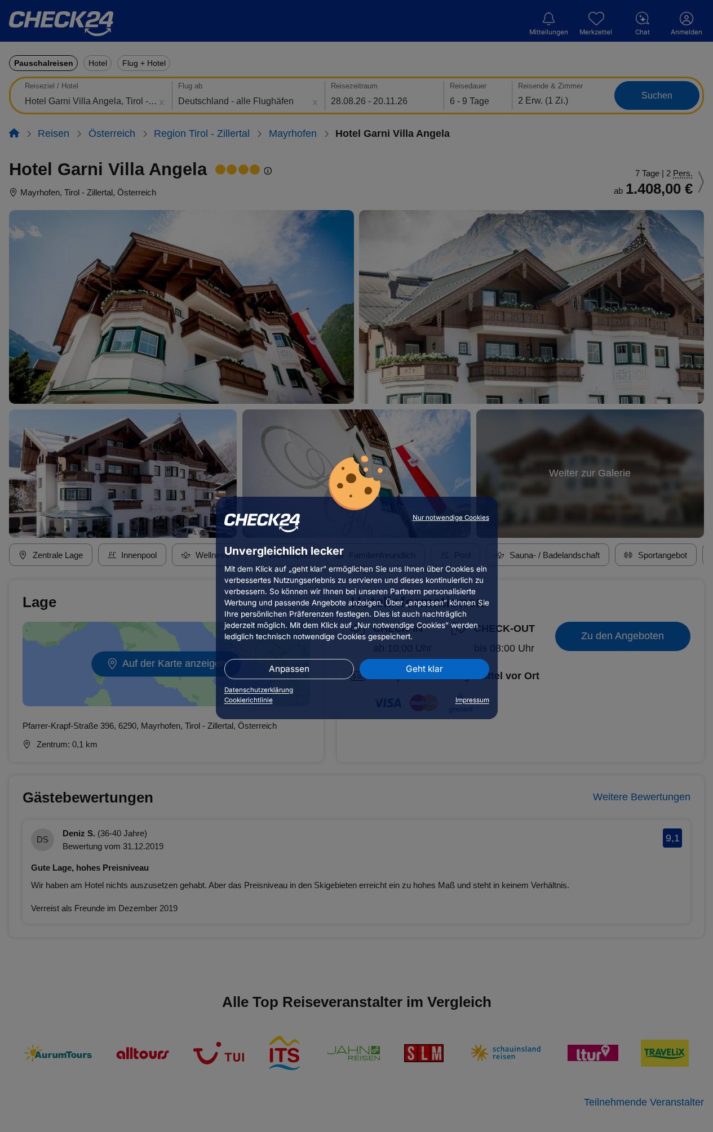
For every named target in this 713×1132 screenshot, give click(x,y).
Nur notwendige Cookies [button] (451, 518)
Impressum (472, 700)
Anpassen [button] (289, 668)
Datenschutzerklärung (258, 690)
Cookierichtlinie (248, 700)
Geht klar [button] (424, 668)
